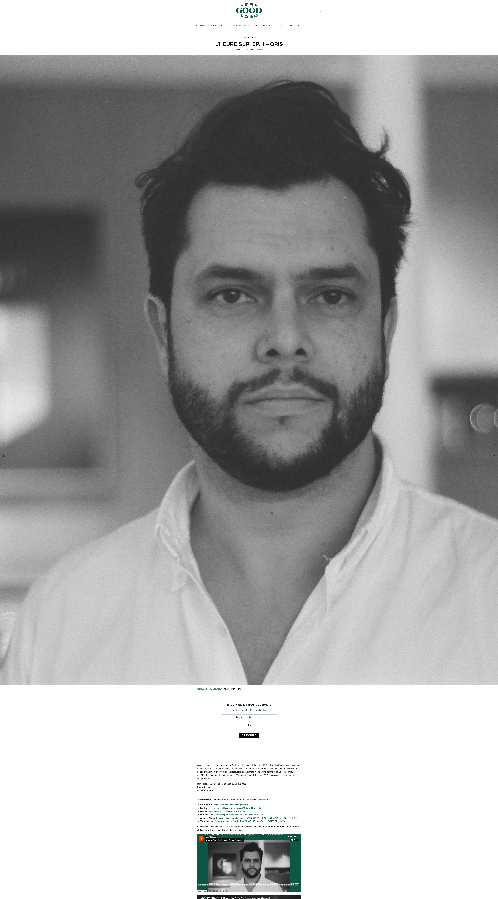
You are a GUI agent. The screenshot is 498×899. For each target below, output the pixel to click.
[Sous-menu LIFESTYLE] (284, 25)
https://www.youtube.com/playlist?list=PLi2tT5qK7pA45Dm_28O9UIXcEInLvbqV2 (247, 821)
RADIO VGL (208, 689)
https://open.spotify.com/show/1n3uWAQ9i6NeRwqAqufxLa (236, 807)
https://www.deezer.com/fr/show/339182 (227, 811)
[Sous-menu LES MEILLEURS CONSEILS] (249, 25)
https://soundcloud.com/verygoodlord (231, 804)
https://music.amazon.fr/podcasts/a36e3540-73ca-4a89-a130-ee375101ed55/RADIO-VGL (257, 817)
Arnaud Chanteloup (245, 49)
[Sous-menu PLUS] (301, 25)
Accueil (200, 689)
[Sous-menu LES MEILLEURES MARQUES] (227, 25)
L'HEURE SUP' (249, 37)
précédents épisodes (229, 799)
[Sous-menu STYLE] (257, 25)
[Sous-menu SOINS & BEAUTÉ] (273, 25)
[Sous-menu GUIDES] (293, 25)
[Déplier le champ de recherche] (321, 10)
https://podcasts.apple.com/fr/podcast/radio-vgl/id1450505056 (236, 814)
